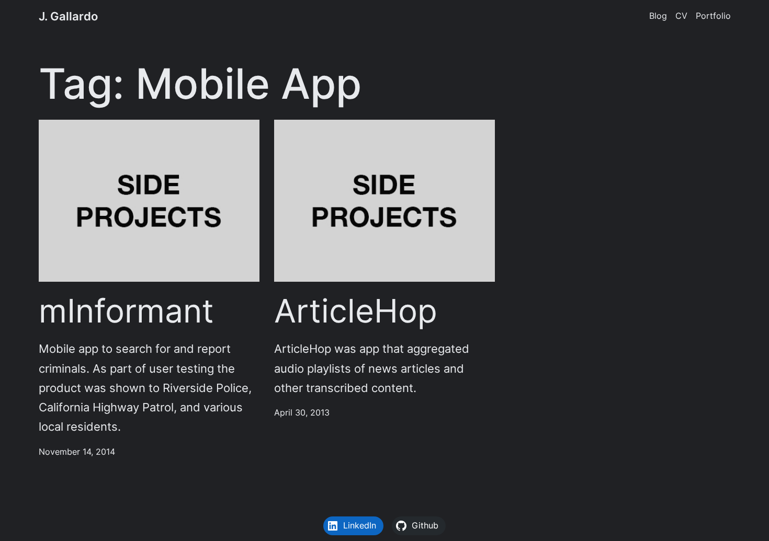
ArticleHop (355, 311)
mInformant (126, 311)
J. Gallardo (68, 16)
